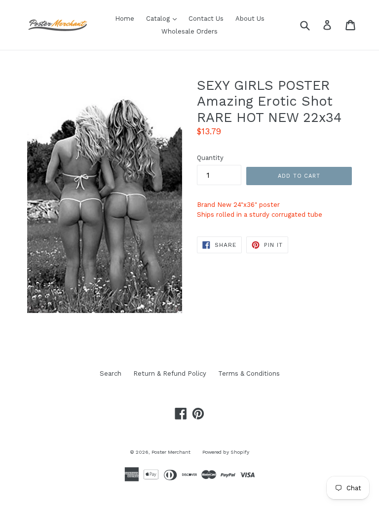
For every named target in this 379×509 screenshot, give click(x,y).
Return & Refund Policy (169, 373)
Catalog (164, 18)
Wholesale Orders (189, 31)
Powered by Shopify (225, 452)
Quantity (210, 157)
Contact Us (206, 18)
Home (124, 18)
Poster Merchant (171, 452)
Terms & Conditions (249, 373)
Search (110, 373)
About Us (250, 18)
